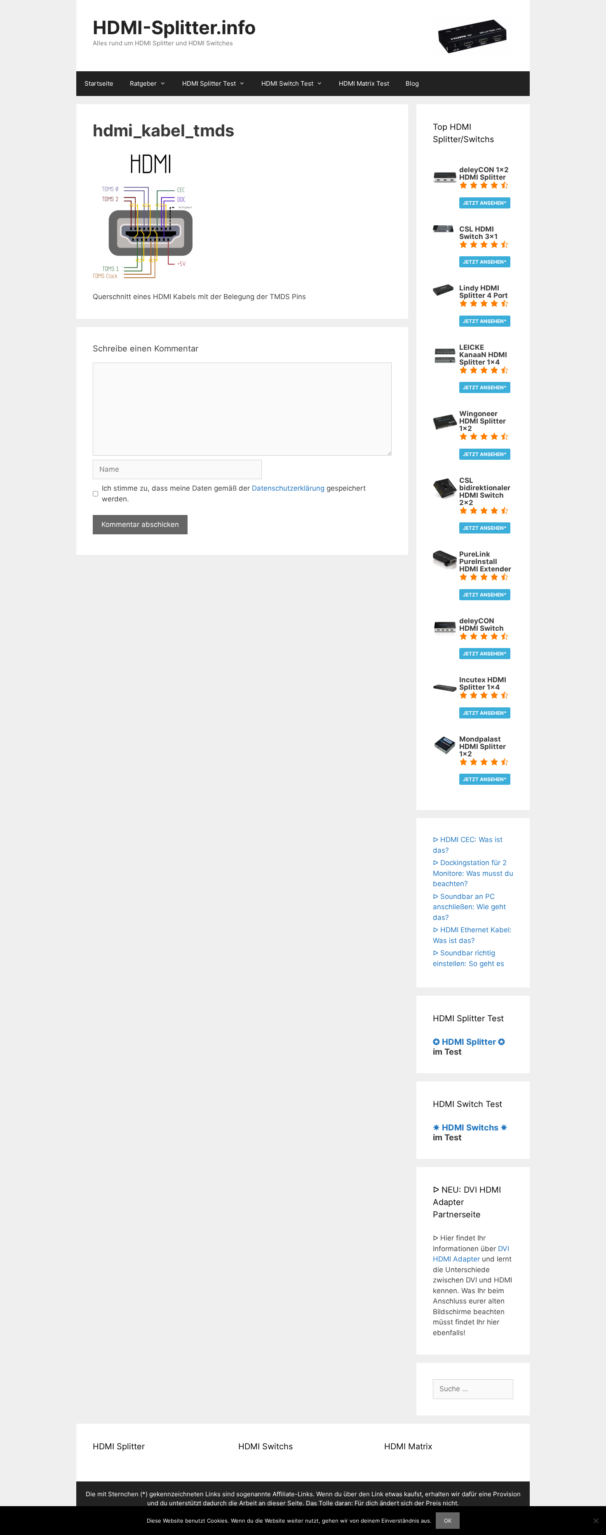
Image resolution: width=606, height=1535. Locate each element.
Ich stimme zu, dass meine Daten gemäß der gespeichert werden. (234, 493)
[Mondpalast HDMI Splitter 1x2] (445, 754)
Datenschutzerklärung (288, 488)
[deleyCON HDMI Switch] (445, 638)
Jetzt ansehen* (485, 203)
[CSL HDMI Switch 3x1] (443, 231)
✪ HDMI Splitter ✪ (469, 1042)
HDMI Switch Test (287, 83)
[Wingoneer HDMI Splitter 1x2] (445, 432)
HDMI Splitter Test (209, 83)
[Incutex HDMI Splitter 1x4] (445, 698)
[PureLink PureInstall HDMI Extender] (445, 567)
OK (447, 1520)
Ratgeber (143, 83)
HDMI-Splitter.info (174, 27)
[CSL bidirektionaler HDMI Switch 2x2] (445, 498)
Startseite (99, 83)
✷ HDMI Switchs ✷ (470, 1128)
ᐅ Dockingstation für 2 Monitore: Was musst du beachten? (473, 873)
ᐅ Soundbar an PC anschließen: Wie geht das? (469, 907)
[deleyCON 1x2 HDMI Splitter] (445, 188)
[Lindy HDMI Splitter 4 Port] (443, 293)
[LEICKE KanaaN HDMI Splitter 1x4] (445, 365)
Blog (412, 83)
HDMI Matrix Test (364, 83)
